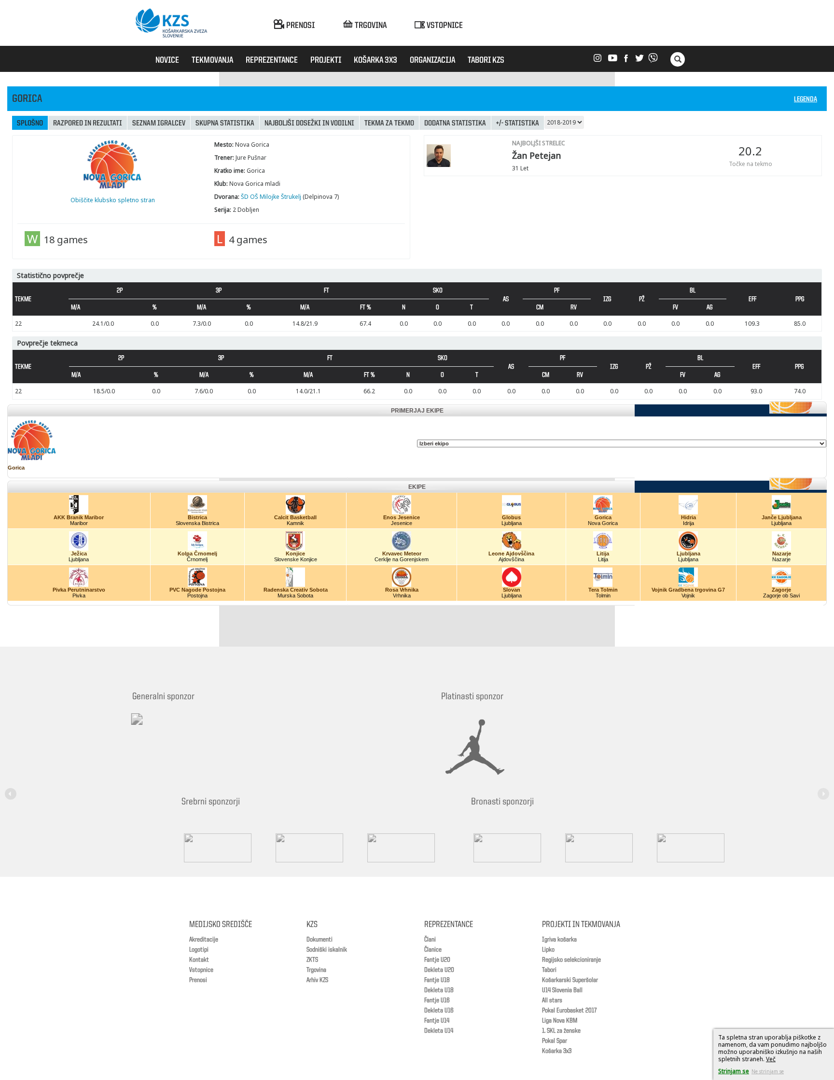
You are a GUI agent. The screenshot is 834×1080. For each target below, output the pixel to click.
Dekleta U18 (439, 990)
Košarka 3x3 (556, 1051)
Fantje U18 (437, 980)
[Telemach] (200, 727)
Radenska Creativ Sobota (296, 590)
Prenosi (198, 980)
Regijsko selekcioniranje (571, 959)
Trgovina (316, 970)
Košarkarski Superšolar (570, 980)
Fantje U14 (436, 1020)
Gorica (16, 468)
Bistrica (197, 517)
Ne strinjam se (767, 1071)
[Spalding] (180, 847)
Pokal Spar (554, 1041)
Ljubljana (688, 553)
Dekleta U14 (438, 1030)
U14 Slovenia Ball (562, 990)
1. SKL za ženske (561, 1030)
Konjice (295, 553)
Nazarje (781, 553)
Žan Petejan (536, 155)
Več (771, 1059)
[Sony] (272, 847)
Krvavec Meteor (401, 553)
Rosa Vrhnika (401, 590)
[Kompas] (364, 847)
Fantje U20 (437, 959)
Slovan (511, 590)
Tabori (549, 970)
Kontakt (199, 959)
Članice (433, 949)
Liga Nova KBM (559, 1020)
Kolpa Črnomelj (197, 553)
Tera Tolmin (603, 590)
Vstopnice (201, 970)
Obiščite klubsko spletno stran (112, 200)
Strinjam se (733, 1071)
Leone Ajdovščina (511, 553)
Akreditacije (203, 939)
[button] (12, 788)
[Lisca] (653, 847)
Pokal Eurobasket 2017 (569, 1010)
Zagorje (781, 590)
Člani (430, 939)
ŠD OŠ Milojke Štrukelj (271, 197)
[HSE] (562, 847)
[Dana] (470, 847)
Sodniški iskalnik (326, 949)
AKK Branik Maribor (79, 517)
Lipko (548, 949)
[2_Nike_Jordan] (487, 747)
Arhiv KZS (317, 980)
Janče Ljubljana (782, 517)
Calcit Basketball (295, 517)
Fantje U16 (437, 1000)
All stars (552, 1000)
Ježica (79, 553)
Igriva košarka (559, 939)
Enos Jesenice (401, 517)
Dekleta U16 (439, 1010)
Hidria (688, 517)
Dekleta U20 (439, 970)
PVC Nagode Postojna (197, 590)
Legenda (805, 99)
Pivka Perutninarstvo (79, 590)
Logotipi (198, 949)
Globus (511, 517)
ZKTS (312, 959)
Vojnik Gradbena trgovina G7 (688, 590)
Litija (603, 553)
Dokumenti (319, 939)
